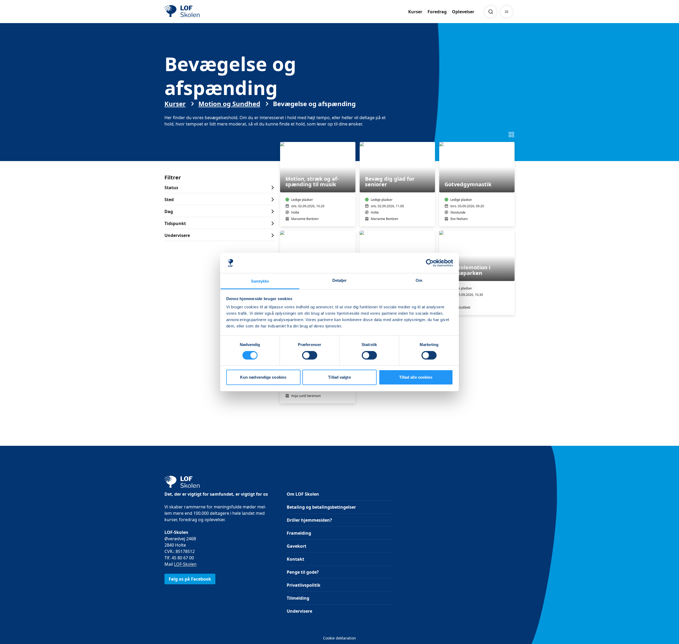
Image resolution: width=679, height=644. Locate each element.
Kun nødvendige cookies (263, 377)
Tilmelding (298, 598)
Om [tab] (419, 280)
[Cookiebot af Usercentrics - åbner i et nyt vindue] (430, 263)
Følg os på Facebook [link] (190, 579)
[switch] (309, 355)
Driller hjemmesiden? (309, 520)
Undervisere (299, 611)
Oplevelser (463, 12)
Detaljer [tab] (339, 280)
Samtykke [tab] (260, 281)
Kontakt (295, 559)
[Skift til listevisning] (511, 134)
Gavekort (296, 546)
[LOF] (203, 12)
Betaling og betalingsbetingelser (321, 507)
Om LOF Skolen (303, 494)
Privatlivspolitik (303, 585)
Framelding (299, 533)
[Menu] (506, 12)
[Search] (491, 12)
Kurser (415, 12)
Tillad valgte (339, 377)
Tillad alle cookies (416, 377)
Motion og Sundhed (229, 104)
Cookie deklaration (339, 638)
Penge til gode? (303, 572)
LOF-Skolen (185, 564)
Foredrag (437, 12)
